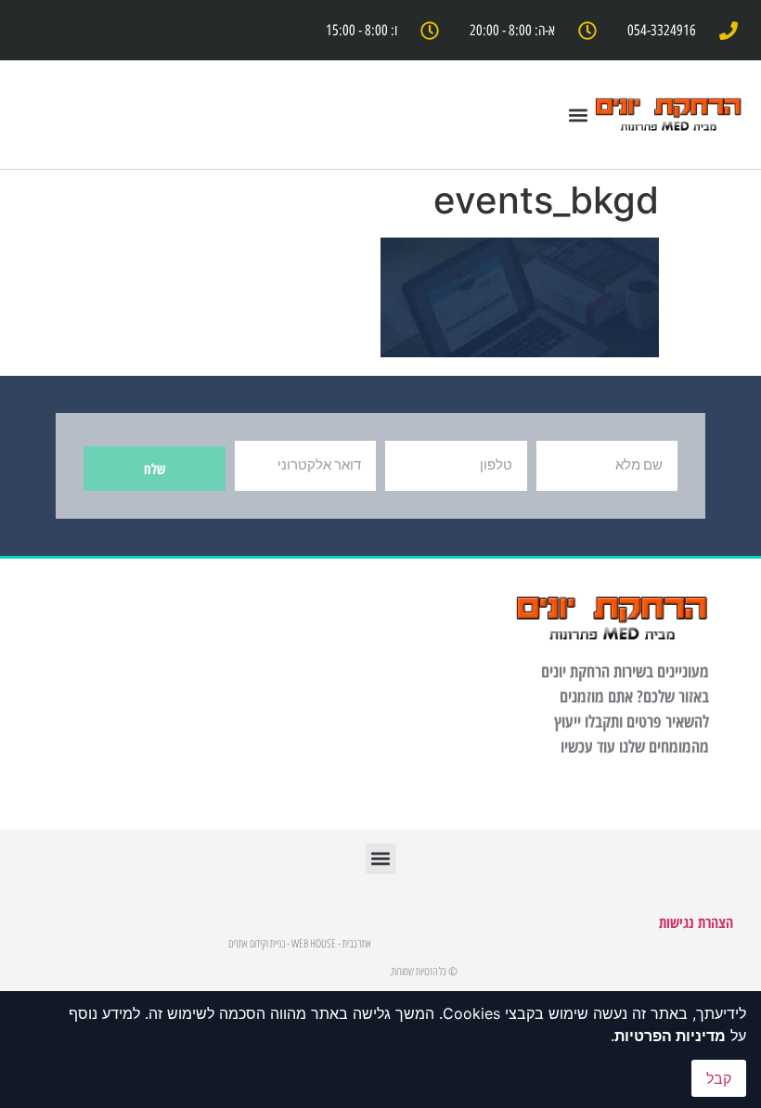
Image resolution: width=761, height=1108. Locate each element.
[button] (577, 114)
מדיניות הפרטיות (670, 1035)
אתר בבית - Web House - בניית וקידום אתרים (299, 943)
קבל (718, 1078)
